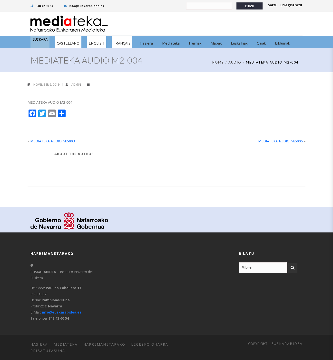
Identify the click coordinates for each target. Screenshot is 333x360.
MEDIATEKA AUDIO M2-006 (280, 141)
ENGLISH (96, 43)
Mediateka (66, 344)
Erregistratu (291, 5)
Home (218, 62)
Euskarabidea (287, 343)
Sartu (272, 5)
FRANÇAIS (122, 43)
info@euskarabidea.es (86, 6)
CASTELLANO (68, 43)
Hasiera (39, 344)
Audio (234, 62)
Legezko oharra (149, 344)
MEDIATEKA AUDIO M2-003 (52, 141)
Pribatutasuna (47, 350)
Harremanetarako (104, 344)
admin (76, 85)
